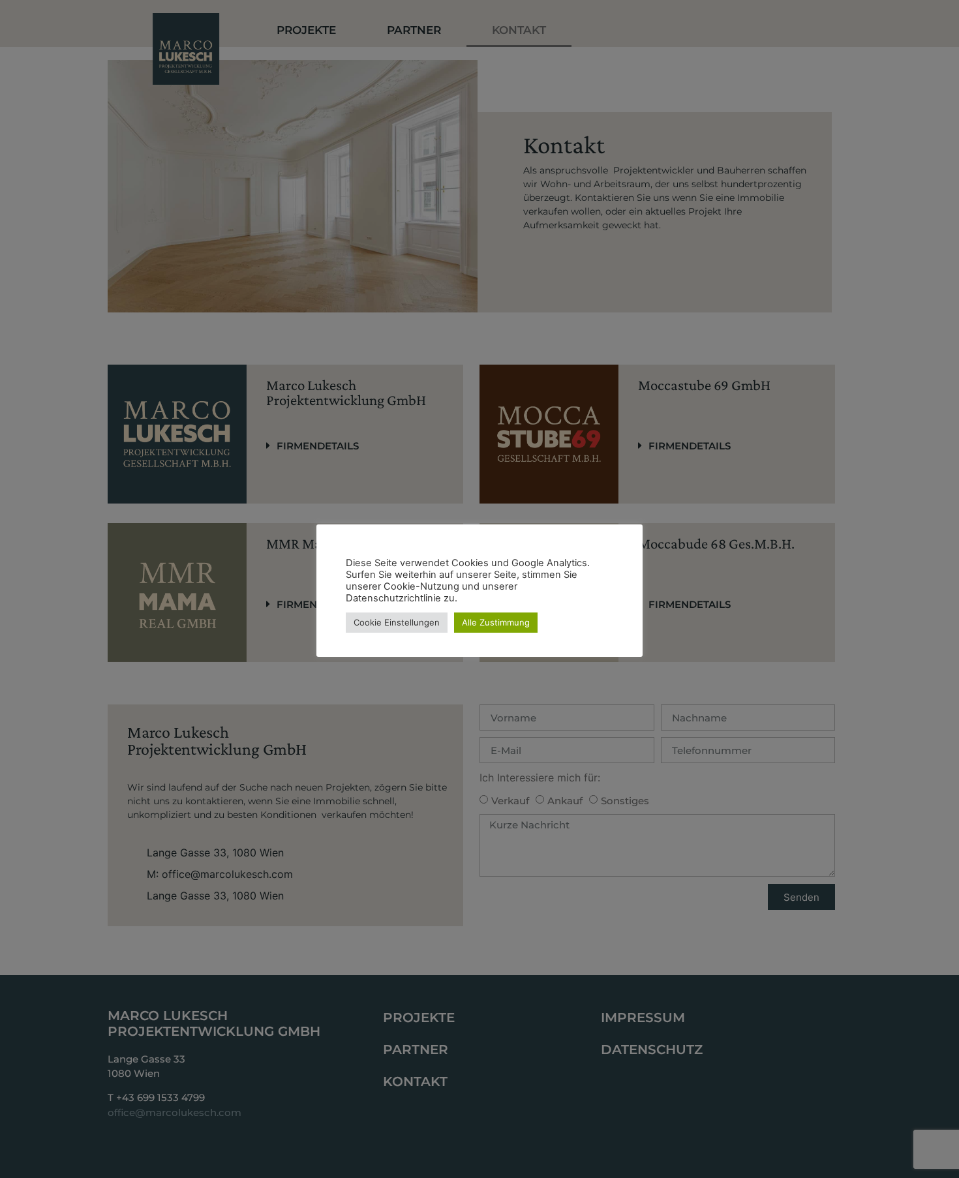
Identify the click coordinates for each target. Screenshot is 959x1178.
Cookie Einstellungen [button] (397, 622)
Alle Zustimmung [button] (496, 622)
